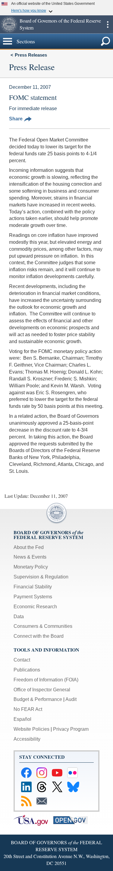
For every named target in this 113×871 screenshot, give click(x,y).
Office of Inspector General (42, 689)
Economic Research (35, 606)
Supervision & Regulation (41, 576)
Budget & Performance (38, 699)
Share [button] (16, 118)
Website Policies (31, 729)
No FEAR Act (28, 709)
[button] (9, 24)
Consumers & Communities (43, 626)
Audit (71, 699)
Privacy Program (71, 729)
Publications (27, 669)
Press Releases (31, 54)
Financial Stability (33, 586)
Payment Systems (33, 596)
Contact (22, 659)
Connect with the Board (39, 636)
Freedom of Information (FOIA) (46, 679)
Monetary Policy (31, 566)
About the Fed (29, 547)
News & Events (30, 556)
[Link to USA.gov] (33, 819)
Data (19, 616)
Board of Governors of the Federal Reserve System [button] (60, 24)
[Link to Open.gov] (72, 819)
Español (22, 719)
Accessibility (27, 739)
